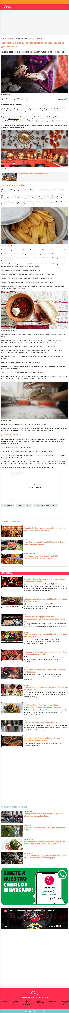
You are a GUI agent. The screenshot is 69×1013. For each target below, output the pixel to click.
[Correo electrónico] (18, 99)
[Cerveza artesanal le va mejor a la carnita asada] (12, 726)
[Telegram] (14, 99)
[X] (6, 99)
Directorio (53, 1001)
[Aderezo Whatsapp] (34, 886)
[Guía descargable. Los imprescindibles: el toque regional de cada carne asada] (12, 604)
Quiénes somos (15, 1001)
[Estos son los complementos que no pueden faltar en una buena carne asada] (12, 692)
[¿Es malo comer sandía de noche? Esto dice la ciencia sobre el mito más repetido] (12, 545)
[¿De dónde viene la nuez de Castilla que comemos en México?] (12, 831)
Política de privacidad (26, 1002)
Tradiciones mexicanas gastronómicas (45, 505)
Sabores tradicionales (23, 505)
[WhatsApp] (10, 99)
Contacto (3, 1001)
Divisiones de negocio (65, 1002)
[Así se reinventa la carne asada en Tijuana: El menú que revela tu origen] (12, 674)
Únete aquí (20, 127)
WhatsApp (14, 125)
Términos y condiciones (40, 1001)
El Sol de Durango (13, 119)
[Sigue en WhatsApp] (66, 99)
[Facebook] (2, 99)
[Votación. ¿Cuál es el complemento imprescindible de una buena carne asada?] (12, 585)
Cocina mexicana (8, 505)
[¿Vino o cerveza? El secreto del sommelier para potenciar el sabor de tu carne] (12, 742)
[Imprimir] (26, 99)
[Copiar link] (22, 99)
